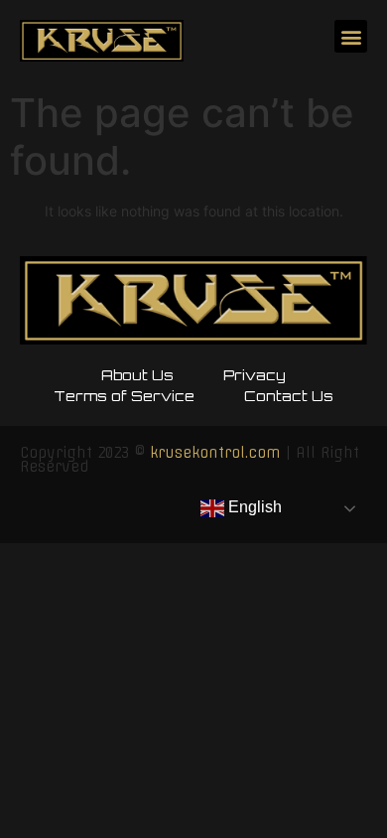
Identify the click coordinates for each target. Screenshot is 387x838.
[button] (350, 36)
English (253, 506)
